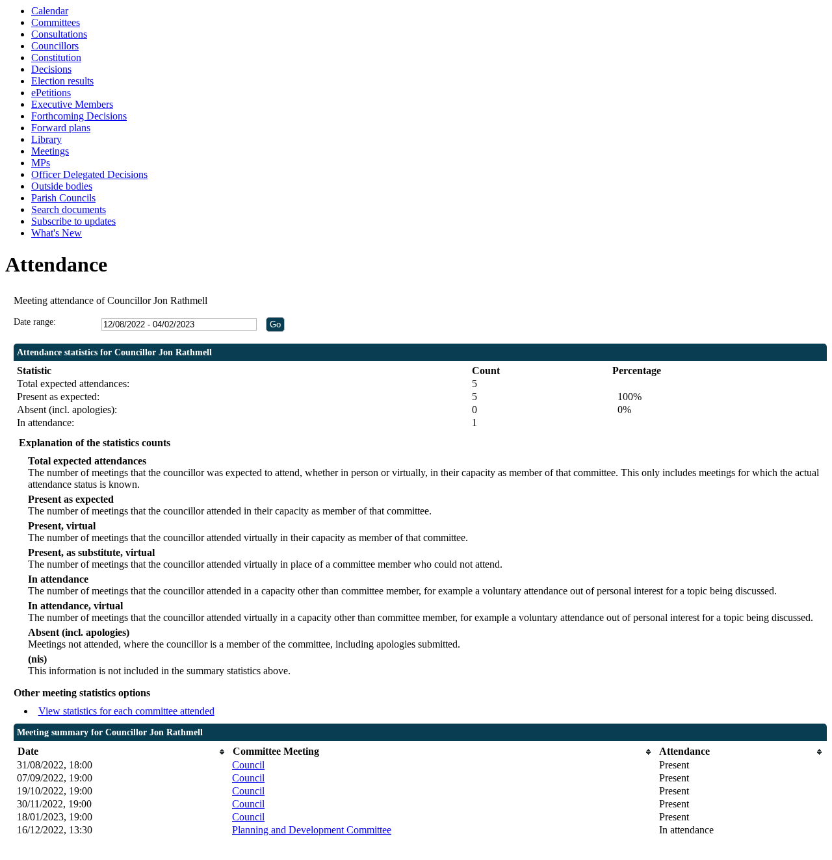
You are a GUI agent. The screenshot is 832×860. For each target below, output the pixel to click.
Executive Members (72, 104)
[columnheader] (121, 752)
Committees (55, 22)
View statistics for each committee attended (126, 710)
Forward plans (60, 127)
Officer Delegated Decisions (89, 174)
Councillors (55, 45)
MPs (40, 162)
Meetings (50, 151)
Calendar (49, 10)
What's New (56, 232)
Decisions (51, 69)
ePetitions (51, 92)
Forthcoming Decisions (79, 115)
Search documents (68, 209)
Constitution (56, 57)
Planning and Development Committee (311, 829)
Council (248, 764)
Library (46, 139)
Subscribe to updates (73, 221)
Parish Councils (63, 197)
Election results (62, 80)
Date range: (35, 322)
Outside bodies (61, 186)
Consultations (59, 34)
